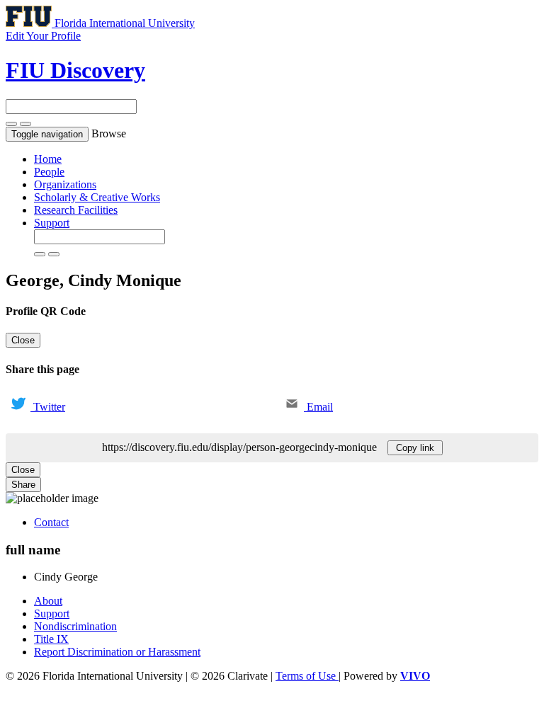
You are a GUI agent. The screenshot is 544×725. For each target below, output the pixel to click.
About (48, 601)
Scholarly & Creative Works (97, 197)
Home (48, 159)
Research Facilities (76, 210)
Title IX (51, 639)
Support (51, 223)
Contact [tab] (51, 522)
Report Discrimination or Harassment (117, 652)
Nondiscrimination (75, 626)
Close (23, 340)
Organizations (65, 184)
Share (23, 484)
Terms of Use (307, 676)
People (49, 172)
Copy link (415, 448)
